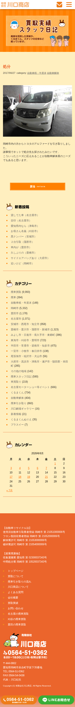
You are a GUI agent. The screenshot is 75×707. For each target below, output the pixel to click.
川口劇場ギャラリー (22, 408)
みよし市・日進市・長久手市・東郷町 (33, 334)
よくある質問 (15, 592)
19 (28, 476)
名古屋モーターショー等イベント (30, 387)
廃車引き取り (18, 403)
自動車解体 (53, 73)
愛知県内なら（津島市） (25, 225)
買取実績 (13, 602)
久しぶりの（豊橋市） (24, 252)
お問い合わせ (15, 608)
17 (11, 476)
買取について (15, 576)
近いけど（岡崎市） (22, 263)
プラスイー (17, 424)
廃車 (13, 297)
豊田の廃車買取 (17, 624)
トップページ (15, 570)
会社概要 (13, 597)
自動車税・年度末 (36, 73)
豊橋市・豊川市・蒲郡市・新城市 (30, 329)
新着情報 (16, 414)
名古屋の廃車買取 (18, 613)
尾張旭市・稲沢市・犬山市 (26, 356)
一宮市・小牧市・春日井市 (26, 351)
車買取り (16, 381)
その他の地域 (18, 371)
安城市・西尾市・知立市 (25, 324)
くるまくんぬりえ (21, 419)
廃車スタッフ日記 (21, 376)
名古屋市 (16, 318)
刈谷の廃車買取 (17, 619)
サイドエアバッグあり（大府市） (30, 258)
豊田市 (15, 313)
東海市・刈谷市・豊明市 (25, 340)
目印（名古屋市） (21, 220)
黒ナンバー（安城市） (24, 236)
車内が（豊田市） (21, 247)
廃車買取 (16, 291)
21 (46, 476)
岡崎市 (15, 308)
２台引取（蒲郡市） (22, 241)
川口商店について (18, 586)
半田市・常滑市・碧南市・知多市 (30, 345)
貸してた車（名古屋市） (25, 215)
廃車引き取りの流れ (19, 581)
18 (19, 476)
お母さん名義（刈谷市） (25, 231)
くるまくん (17, 392)
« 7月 (9, 490)
